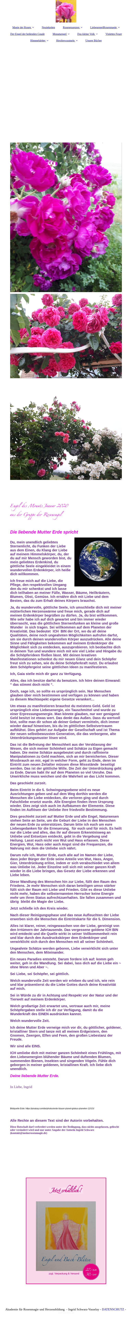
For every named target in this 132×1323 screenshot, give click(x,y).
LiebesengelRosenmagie (103, 27)
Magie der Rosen (21, 27)
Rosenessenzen (71, 27)
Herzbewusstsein (65, 40)
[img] (66, 11)
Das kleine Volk (86, 34)
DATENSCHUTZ (113, 1309)
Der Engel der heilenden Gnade (27, 34)
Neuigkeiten (48, 27)
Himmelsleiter (37, 40)
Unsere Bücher (93, 40)
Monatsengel (60, 34)
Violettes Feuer (114, 34)
